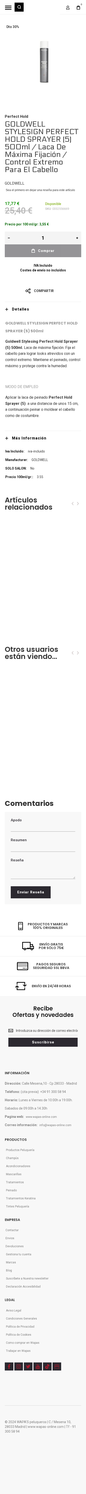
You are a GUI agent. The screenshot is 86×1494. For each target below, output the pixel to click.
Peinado (11, 1190)
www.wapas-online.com (41, 1117)
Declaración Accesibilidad (23, 1286)
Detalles (20, 309)
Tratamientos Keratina (21, 1198)
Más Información (29, 438)
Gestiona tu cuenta (18, 1254)
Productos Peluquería (20, 1150)
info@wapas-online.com (55, 1125)
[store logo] (42, 9)
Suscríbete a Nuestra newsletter (27, 1278)
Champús (12, 1158)
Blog (9, 1270)
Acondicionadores (18, 1166)
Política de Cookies (18, 1334)
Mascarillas (14, 1174)
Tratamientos (15, 1182)
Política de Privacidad (20, 1326)
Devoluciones (14, 1246)
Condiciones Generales (21, 1318)
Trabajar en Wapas (18, 1350)
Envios (9, 1238)
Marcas (11, 1262)
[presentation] (72, 503)
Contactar (12, 1230)
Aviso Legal (13, 1310)
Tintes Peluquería (17, 1206)
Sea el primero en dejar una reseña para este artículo (40, 190)
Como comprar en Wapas (22, 1342)
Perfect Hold (16, 116)
